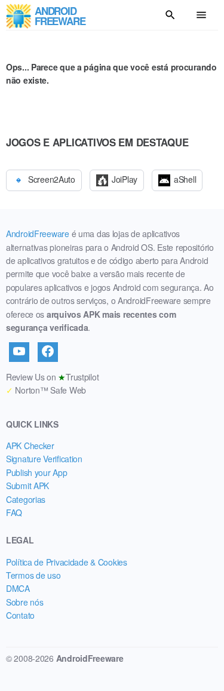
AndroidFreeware (37, 233)
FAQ (14, 512)
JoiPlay (124, 179)
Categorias (25, 499)
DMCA (18, 588)
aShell (185, 179)
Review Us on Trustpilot (52, 377)
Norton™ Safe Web (46, 390)
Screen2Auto (51, 179)
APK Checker (30, 446)
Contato (20, 615)
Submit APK (27, 486)
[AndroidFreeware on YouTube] (19, 351)
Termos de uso (33, 575)
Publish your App (36, 472)
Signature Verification (44, 459)
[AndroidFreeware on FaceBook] (48, 351)
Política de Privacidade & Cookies (66, 562)
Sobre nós (24, 602)
